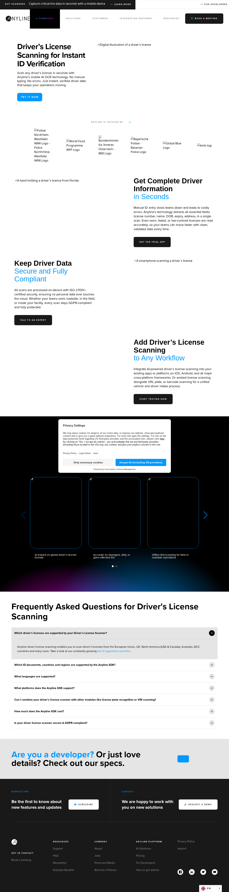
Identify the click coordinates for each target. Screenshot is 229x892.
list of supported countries (113, 651)
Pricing (140, 856)
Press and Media (104, 863)
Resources (61, 841)
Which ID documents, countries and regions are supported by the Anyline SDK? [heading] (64, 665)
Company (100, 841)
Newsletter (60, 863)
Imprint (181, 848)
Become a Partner (105, 870)
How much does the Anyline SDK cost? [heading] (39, 711)
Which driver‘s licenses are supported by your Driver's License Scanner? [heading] (60, 633)
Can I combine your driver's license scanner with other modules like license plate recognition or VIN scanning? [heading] (85, 700)
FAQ (55, 856)
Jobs (97, 856)
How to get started (147, 870)
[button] (113, 566)
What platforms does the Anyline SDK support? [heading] (44, 688)
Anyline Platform (149, 841)
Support (58, 848)
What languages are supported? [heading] (34, 676)
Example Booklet (63, 870)
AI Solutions (143, 848)
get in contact (22, 853)
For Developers (145, 863)
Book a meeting (21, 860)
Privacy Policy (186, 841)
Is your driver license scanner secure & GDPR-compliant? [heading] (50, 723)
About (98, 848)
